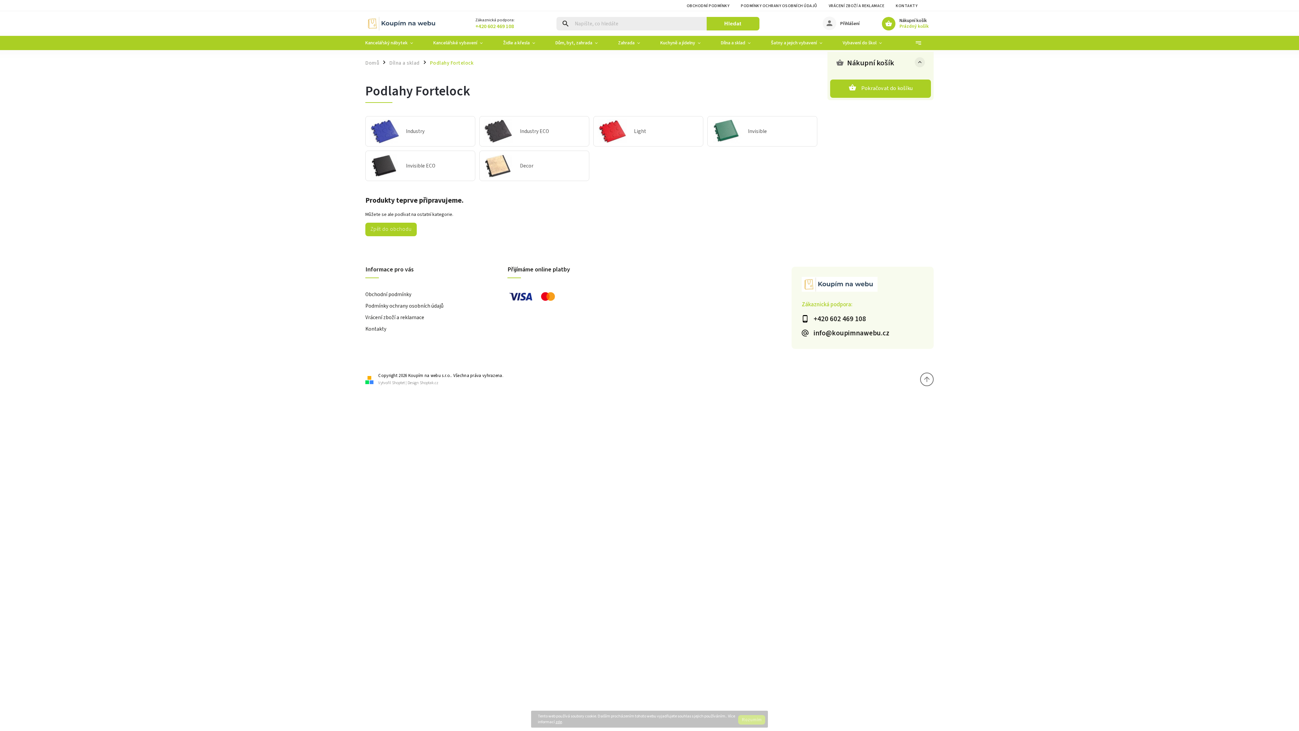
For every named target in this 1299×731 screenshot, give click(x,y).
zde (558, 722)
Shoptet (398, 383)
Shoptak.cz (429, 383)
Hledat (733, 23)
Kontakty (906, 6)
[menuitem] (394, 43)
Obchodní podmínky (708, 6)
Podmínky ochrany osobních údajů (779, 6)
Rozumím (752, 719)
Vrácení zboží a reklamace (857, 6)
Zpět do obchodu (391, 229)
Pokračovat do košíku (887, 88)
